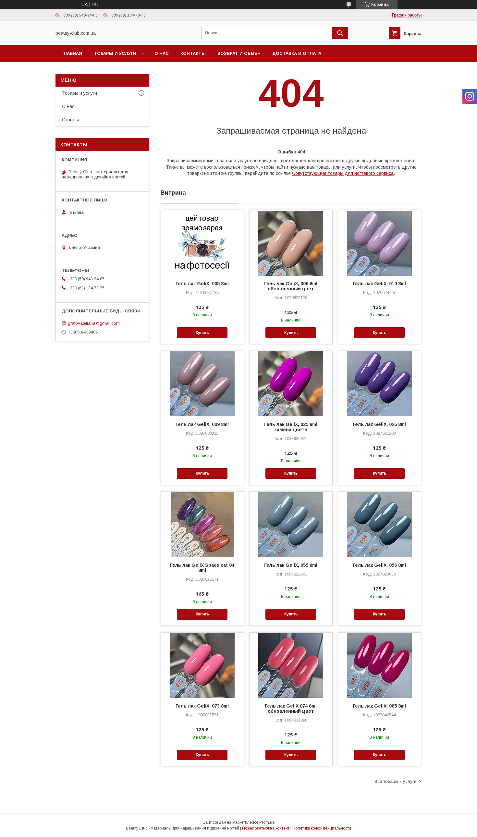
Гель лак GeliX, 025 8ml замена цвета (290, 427)
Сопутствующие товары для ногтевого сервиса (343, 173)
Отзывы (70, 119)
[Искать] (340, 33)
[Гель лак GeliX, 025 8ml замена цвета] (291, 383)
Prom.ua (267, 822)
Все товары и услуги (395, 781)
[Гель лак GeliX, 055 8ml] (291, 524)
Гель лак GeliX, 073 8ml (202, 706)
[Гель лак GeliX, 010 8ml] (379, 242)
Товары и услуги (115, 53)
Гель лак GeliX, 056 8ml (379, 565)
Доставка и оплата (296, 53)
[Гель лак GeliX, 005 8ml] (202, 242)
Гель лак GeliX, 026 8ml (379, 424)
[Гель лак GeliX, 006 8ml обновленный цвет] (291, 242)
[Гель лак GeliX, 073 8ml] (202, 665)
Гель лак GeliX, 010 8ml (379, 283)
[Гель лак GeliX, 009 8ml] (202, 383)
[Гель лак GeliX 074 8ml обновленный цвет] (291, 665)
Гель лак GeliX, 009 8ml (202, 424)
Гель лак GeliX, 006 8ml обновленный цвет (290, 286)
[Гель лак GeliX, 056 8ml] (379, 524)
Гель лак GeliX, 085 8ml (379, 706)
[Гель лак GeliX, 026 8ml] (379, 383)
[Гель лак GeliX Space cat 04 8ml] (202, 524)
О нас (161, 53)
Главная (71, 53)
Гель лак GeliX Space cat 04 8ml (202, 568)
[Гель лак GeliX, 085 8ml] (379, 665)
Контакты (193, 53)
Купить (202, 333)
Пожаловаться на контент (265, 828)
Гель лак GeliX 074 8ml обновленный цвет (291, 708)
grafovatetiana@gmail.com (94, 323)
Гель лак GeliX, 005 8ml (202, 283)
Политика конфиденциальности (321, 828)
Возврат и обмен (239, 53)
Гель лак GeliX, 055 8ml (290, 565)
